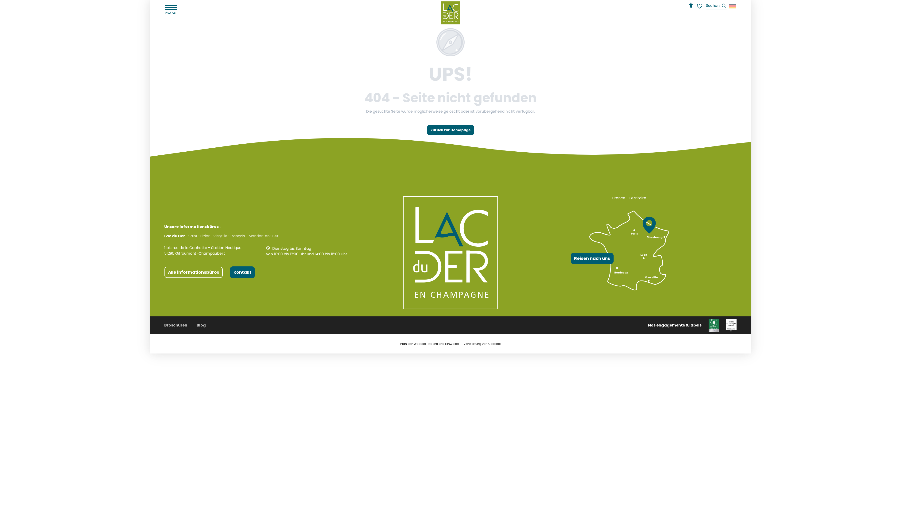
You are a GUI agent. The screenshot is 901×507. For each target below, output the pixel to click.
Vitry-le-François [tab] (229, 236)
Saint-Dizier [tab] (199, 236)
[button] (716, 6)
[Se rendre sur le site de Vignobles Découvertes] (714, 325)
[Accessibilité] (691, 5)
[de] (733, 6)
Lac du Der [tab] (174, 236)
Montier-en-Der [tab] (263, 236)
